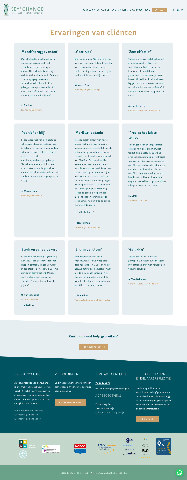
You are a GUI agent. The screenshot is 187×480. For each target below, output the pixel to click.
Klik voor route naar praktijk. (110, 412)
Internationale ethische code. (29, 410)
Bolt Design (122, 472)
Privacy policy (83, 472)
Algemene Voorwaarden (100, 472)
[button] (93, 347)
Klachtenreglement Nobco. (27, 418)
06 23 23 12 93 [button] (102, 382)
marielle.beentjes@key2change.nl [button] (112, 388)
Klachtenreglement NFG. (26, 414)
